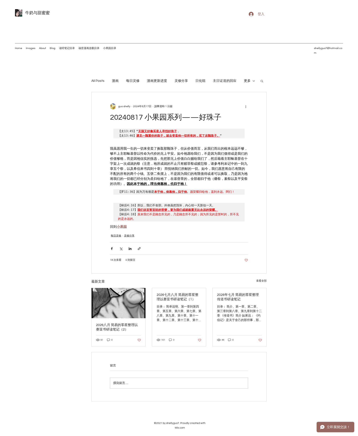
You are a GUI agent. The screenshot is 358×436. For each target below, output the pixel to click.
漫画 (115, 81)
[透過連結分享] (139, 248)
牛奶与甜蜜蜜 (37, 13)
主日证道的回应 (224, 81)
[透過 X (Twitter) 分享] (121, 248)
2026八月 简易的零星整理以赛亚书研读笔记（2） (117, 327)
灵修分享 (181, 81)
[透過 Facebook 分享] (112, 248)
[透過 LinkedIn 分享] (130, 248)
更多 (247, 81)
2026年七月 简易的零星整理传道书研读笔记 (238, 297)
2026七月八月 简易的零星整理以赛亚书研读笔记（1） (177, 297)
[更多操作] (246, 106)
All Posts (97, 81)
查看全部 (261, 281)
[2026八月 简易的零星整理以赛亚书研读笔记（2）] (118, 303)
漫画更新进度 (157, 81)
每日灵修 (132, 81)
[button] (262, 80)
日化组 (200, 81)
